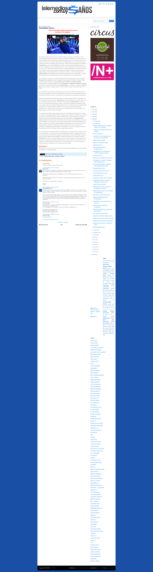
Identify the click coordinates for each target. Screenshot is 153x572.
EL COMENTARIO (94, 402)
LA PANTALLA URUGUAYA (96, 451)
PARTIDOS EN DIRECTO (96, 485)
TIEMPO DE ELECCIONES (99, 184)
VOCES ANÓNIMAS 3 (95, 556)
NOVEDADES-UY (94, 483)
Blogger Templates (109, 568)
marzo (95, 246)
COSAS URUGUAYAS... (96, 384)
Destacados (45, 21)
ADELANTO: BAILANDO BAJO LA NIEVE (103, 158)
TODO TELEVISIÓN (95, 538)
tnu (113, 323)
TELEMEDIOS (46, 188)
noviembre (95, 123)
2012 (93, 109)
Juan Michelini (86, 568)
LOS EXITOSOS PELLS (96, 462)
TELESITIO (93, 526)
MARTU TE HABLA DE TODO (97, 469)
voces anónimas (109, 333)
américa (110, 260)
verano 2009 (111, 326)
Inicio (61, 224)
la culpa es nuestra (107, 295)
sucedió (110, 314)
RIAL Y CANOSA (94, 501)
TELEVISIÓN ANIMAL (95, 529)
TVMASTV (92, 540)
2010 (93, 114)
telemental (106, 323)
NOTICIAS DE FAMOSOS (96, 478)
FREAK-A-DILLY (94, 343)
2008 (93, 119)
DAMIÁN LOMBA (94, 345)
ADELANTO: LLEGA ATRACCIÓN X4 (101, 195)
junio (94, 239)
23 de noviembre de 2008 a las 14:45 (51, 214)
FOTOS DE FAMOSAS (95, 430)
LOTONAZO (93, 464)
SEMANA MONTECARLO (99, 140)
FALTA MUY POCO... (98, 155)
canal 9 (108, 277)
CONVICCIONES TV (95, 382)
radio (107, 307)
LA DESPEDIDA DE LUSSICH (100, 173)
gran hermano (106, 290)
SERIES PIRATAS (94, 506)
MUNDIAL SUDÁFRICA (95, 474)
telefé (104, 320)
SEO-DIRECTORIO (94, 503)
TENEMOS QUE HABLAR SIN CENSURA (103, 220)
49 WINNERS (93, 368)
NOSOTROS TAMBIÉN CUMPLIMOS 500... (103, 216)
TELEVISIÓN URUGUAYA (96, 531)
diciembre (95, 121)
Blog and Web (100, 568)
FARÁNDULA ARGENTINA (96, 425)
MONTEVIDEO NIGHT (95, 354)
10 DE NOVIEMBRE (95, 366)
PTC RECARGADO (94, 492)
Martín (44, 168)
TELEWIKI (92, 533)
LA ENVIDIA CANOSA (95, 444)
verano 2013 (111, 331)
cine (110, 278)
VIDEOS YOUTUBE (95, 552)
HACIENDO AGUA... (98, 145)
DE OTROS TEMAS (95, 395)
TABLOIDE (93, 515)
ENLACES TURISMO (95, 414)
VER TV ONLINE (94, 547)
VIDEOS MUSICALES (95, 549)
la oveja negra (106, 296)
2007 (93, 254)
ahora (104, 260)
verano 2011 (105, 329)
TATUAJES (93, 519)
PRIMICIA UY (93, 490)
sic (103, 314)
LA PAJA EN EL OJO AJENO (97, 448)
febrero (95, 249)
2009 (93, 116)
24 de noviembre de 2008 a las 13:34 (51, 219)
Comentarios (93, 26)
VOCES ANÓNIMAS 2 (95, 554)
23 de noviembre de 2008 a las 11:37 (51, 187)
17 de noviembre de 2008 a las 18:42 (51, 167)
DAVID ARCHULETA (95, 391)
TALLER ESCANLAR (95, 517)
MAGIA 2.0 (93, 467)
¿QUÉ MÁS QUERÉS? (95, 494)
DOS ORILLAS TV (94, 398)
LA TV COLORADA (94, 453)
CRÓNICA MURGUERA (95, 350)
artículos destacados (49, 156)
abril (94, 244)
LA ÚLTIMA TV (93, 455)
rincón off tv (110, 309)
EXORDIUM (93, 416)
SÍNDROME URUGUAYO (96, 508)
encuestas (106, 285)
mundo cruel (111, 304)
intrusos (110, 293)
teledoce (62, 156)
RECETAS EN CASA (95, 499)
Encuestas (77, 21)
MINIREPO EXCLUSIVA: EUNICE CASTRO (103, 218)
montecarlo (107, 302)
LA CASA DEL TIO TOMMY (96, 347)
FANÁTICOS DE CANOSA (96, 423)
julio (94, 237)
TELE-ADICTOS (94, 522)
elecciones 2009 (107, 283)
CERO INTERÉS (94, 372)
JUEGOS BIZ (93, 439)
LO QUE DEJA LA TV (95, 460)
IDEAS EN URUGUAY (98, 133)
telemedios (106, 321)
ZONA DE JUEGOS (95, 561)
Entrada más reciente (80, 224)
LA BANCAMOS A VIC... (98, 175)
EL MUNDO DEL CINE (95, 407)
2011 (93, 111)
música (107, 305)
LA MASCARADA (94, 446)
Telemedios (87, 21)
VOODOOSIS (93, 558)
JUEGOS (92, 437)
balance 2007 (111, 268)
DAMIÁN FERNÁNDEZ (95, 389)
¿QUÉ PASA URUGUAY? (96, 496)
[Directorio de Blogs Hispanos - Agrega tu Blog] (96, 313)
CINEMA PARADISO (95, 379)
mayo (94, 242)
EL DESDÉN (93, 405)
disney (108, 280)
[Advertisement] (102, 92)
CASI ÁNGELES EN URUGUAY (100, 213)
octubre (95, 230)
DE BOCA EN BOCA (95, 393)
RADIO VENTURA (94, 356)
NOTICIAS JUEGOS (95, 480)
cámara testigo (108, 273)
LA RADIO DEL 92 (94, 361)
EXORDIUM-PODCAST (95, 418)
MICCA (92, 363)
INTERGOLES (93, 432)
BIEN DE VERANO (94, 370)
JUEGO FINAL (93, 340)
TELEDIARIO (93, 524)
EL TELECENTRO (94, 412)
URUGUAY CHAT (94, 545)
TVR (106, 324)
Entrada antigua (44, 224)
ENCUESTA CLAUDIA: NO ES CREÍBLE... (103, 178)
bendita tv (107, 270)
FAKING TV (93, 421)
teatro (104, 316)
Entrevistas (59, 21)
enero (94, 251)
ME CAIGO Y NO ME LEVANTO (98, 352)
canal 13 (111, 275)
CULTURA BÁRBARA (95, 386)
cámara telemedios (107, 271)
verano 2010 (108, 328)
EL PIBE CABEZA (94, 409)
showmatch (57, 156)
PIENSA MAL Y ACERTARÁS (97, 487)
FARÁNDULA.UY (94, 428)
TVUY (91, 542)
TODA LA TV (93, 535)
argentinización (106, 262)
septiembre (96, 232)
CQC (104, 280)
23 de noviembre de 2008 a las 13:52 (51, 201)
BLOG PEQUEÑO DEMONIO (97, 375)
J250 (91, 434)
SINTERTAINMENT (95, 513)
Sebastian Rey (78, 568)
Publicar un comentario (63, 222)
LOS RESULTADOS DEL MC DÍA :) (101, 170)
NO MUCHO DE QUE (95, 476)
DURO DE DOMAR (94, 400)
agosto (95, 235)
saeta (105, 311)
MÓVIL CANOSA (94, 471)
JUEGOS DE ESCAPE (95, 441)
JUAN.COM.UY (94, 359)
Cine (70, 21)
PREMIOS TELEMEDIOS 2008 (100, 142)
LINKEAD (92, 457)
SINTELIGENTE (94, 510)
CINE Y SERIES (94, 377)
